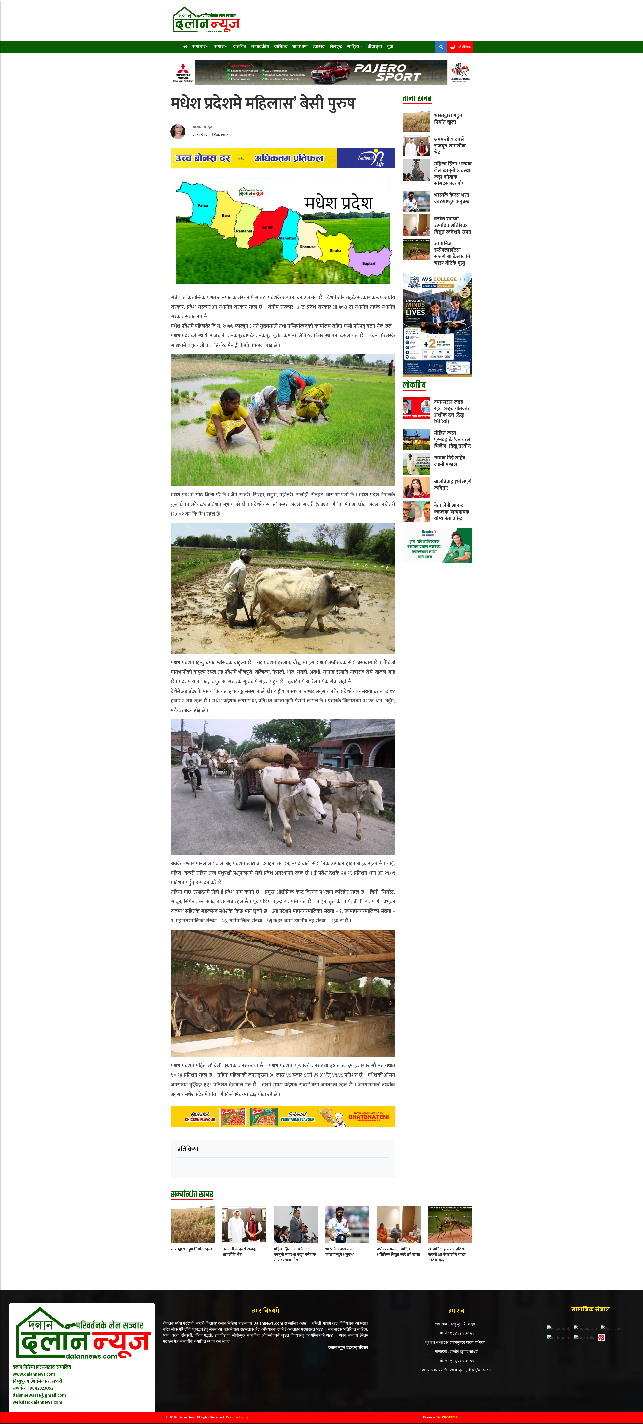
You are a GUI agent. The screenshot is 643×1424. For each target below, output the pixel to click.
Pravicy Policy (237, 1417)
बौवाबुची (375, 47)
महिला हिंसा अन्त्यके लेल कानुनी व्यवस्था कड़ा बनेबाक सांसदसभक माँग (453, 174)
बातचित (239, 47)
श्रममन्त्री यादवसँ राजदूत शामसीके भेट (450, 146)
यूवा (390, 47)
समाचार (199, 47)
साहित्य (353, 47)
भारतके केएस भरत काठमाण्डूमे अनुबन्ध (452, 198)
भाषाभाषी (300, 47)
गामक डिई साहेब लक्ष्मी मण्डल (449, 461)
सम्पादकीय (260, 47)
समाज (219, 47)
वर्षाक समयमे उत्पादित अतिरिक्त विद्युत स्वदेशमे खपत (452, 225)
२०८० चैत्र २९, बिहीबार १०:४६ (211, 135)
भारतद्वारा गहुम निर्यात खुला (448, 118)
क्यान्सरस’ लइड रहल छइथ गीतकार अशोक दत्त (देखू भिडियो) (452, 412)
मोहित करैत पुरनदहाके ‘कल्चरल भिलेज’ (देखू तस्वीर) (453, 439)
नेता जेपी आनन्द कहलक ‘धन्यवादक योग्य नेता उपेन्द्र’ (451, 512)
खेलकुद (336, 47)
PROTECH (449, 1417)
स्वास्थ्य (319, 47)
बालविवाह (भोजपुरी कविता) (452, 484)
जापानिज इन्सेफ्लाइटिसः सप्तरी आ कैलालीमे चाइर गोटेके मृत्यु (452, 253)
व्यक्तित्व (281, 47)
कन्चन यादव (203, 127)
